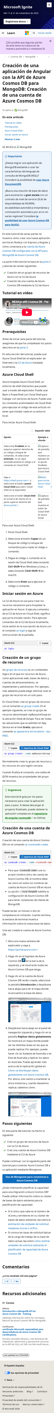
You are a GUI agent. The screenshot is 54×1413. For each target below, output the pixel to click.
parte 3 (46, 261)
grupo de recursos (16, 669)
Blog (29, 1391)
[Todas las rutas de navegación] (5, 56)
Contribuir (42, 1391)
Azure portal (10, 505)
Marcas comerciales (33, 1404)
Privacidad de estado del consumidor (21, 1400)
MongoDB (30, 56)
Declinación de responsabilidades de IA (22, 1387)
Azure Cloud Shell (14, 130)
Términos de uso (10, 1404)
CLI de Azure (25, 362)
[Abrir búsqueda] (34, 33)
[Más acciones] (49, 56)
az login (20, 630)
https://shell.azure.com (15, 480)
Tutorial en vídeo (13, 122)
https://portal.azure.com (22, 949)
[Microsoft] (27, 33)
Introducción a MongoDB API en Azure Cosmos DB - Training (19, 1312)
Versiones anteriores (12, 1391)
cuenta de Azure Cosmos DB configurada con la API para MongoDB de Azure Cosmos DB (25, 251)
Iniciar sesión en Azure (16, 134)
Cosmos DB (16, 56)
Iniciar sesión (45, 32)
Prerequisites (11, 126)
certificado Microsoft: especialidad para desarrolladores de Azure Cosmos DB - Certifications (22, 1332)
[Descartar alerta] (49, 4)
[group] (27, 753)
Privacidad (7, 1395)
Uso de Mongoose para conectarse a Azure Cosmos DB (27, 1178)
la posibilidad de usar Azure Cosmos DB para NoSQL (27, 220)
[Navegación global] (3, 33)
